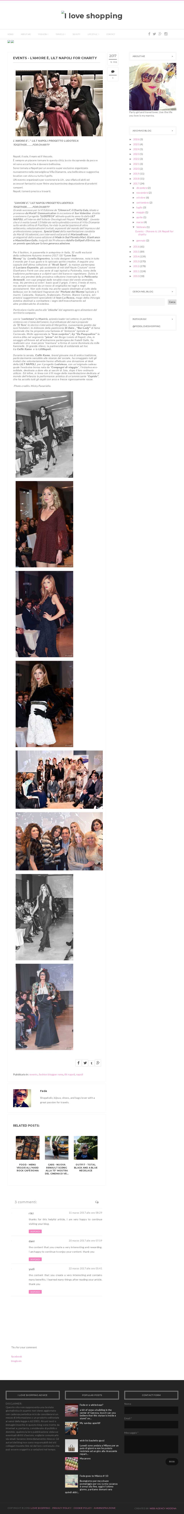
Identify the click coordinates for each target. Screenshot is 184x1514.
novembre (142, 192)
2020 (136, 168)
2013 (136, 261)
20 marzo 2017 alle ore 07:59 (85, 1240)
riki (31, 1213)
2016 (136, 246)
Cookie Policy (82, 1508)
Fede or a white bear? (91, 1404)
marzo (140, 222)
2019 (136, 173)
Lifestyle (93, 34)
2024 (136, 149)
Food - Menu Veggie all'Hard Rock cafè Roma (28, 1167)
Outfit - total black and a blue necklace (85, 1167)
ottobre (141, 197)
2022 (136, 158)
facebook (16, 1356)
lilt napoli (70, 1074)
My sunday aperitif (90, 1423)
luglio (139, 207)
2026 (136, 139)
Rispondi (35, 1231)
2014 (136, 256)
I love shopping (40, 1508)
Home (11, 34)
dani (32, 1241)
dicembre (142, 187)
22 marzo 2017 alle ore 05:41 (85, 1268)
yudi (32, 1269)
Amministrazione (105, 1508)
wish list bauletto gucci (92, 1440)
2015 (136, 251)
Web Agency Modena (163, 1508)
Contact (110, 34)
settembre (143, 202)
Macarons (85, 1458)
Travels (60, 34)
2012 (136, 266)
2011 (136, 271)
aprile (139, 217)
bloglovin (16, 1360)
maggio (140, 212)
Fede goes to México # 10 (94, 1475)
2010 (136, 276)
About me (26, 34)
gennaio (141, 240)
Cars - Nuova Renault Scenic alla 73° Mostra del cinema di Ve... (57, 1169)
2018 (136, 178)
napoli (79, 1074)
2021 (136, 163)
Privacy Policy (61, 1508)
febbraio (141, 226)
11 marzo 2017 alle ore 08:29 (85, 1212)
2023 (136, 153)
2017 (136, 183)
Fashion (42, 34)
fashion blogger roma (51, 1074)
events (33, 1074)
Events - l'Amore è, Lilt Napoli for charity (154, 233)
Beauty (76, 34)
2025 (136, 144)
